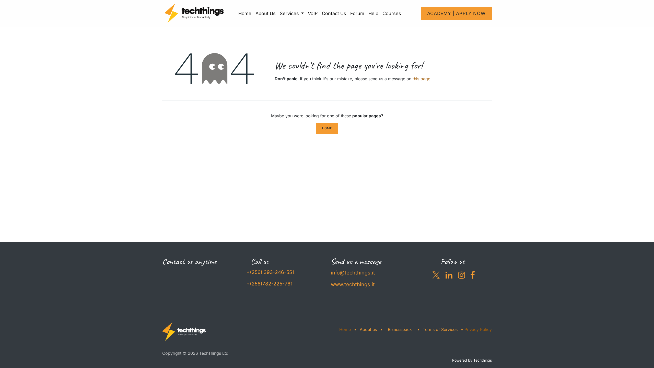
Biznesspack (400, 329)
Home (327, 128)
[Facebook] (472, 275)
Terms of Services (440, 329)
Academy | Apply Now (456, 13)
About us (368, 329)
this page (421, 78)
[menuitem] (244, 13)
